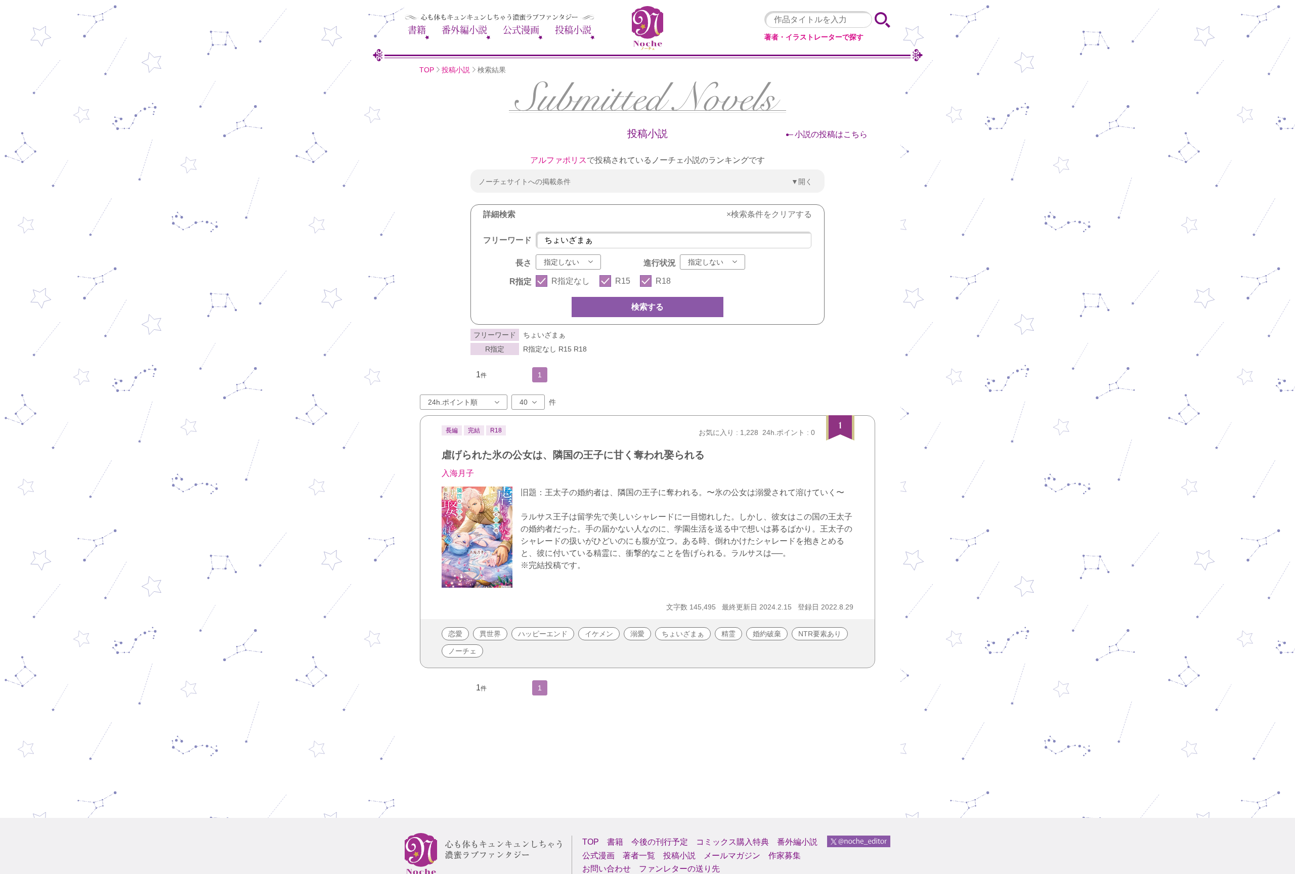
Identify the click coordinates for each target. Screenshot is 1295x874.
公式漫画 (521, 29)
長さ (523, 262)
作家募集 (784, 855)
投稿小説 (573, 29)
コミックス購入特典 (732, 842)
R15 (622, 281)
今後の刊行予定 (659, 842)
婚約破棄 (767, 634)
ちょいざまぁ (683, 634)
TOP (426, 70)
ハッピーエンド (543, 634)
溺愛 (637, 634)
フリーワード (507, 240)
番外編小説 (464, 29)
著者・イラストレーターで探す (814, 37)
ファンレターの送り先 (679, 868)
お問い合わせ (606, 868)
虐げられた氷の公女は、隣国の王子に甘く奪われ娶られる (573, 454)
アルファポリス (558, 160)
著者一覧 (639, 855)
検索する (647, 306)
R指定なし (570, 281)
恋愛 (455, 634)
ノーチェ (462, 651)
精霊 (728, 634)
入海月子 (458, 473)
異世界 (490, 634)
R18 (663, 281)
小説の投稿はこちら (831, 134)
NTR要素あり (819, 634)
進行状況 (659, 262)
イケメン (599, 634)
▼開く (801, 182)
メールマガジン (732, 855)
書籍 (417, 29)
